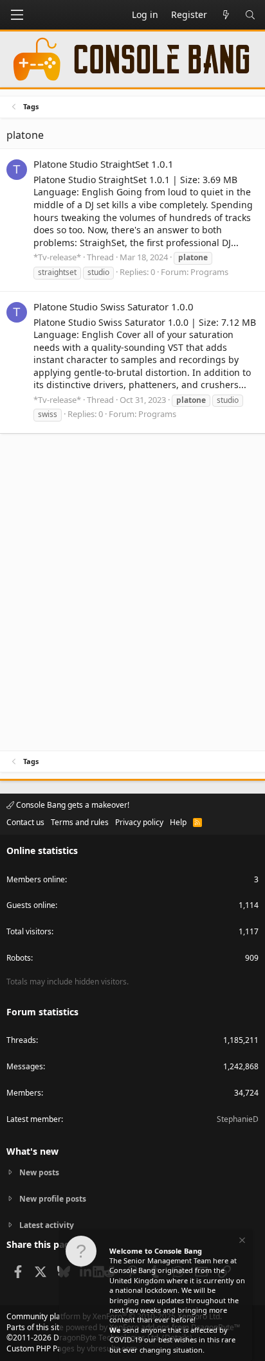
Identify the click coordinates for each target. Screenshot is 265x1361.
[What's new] (226, 15)
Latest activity (46, 1225)
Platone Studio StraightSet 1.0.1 (103, 163)
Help (178, 822)
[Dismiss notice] (241, 1242)
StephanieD (238, 1119)
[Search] (250, 15)
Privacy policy (139, 822)
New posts (39, 1173)
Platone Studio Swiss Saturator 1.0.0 (113, 306)
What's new (32, 1151)
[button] (17, 15)
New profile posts (52, 1198)
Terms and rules (80, 822)
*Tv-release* (57, 257)
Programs (209, 272)
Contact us (25, 822)
